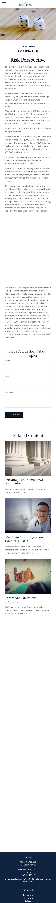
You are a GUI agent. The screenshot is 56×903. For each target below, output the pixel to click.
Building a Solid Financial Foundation (24, 481)
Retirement (28, 895)
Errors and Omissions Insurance (20, 599)
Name (7, 360)
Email (7, 376)
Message (9, 392)
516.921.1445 (31, 862)
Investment (28, 898)
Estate (28, 901)
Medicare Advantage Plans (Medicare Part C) (24, 539)
